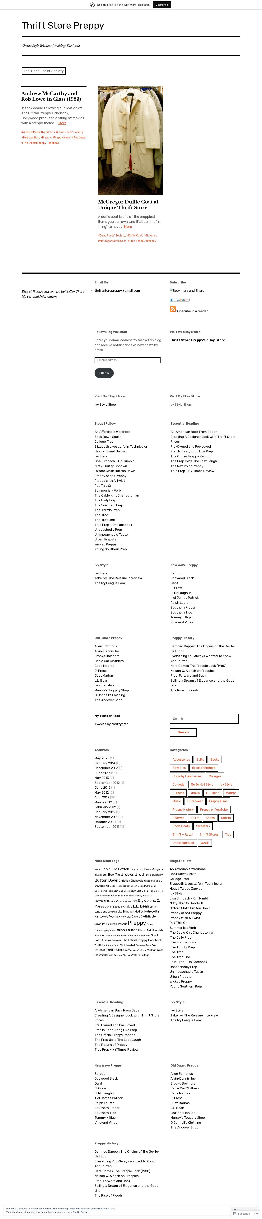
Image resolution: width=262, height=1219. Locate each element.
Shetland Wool (120, 935)
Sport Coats (181, 826)
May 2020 (102, 758)
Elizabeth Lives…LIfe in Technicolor (121, 446)
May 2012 (102, 792)
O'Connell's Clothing (110, 695)
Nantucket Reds (105, 916)
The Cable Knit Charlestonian (117, 495)
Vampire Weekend (137, 950)
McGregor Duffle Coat (113, 241)
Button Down (106, 880)
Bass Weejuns (153, 869)
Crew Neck (100, 886)
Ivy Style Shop (105, 404)
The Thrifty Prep (107, 510)
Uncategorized (183, 843)
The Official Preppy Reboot (191, 456)
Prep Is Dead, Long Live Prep (192, 451)
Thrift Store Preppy (63, 25)
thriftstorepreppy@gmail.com (117, 290)
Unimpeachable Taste (111, 534)
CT (107, 885)
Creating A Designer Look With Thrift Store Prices (203, 439)
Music (177, 801)
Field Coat (113, 891)
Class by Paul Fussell (187, 776)
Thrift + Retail (183, 834)
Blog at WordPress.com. (38, 291)
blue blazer (101, 874)
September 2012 (107, 783)
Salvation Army (103, 935)
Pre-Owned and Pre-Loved (191, 446)
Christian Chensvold (131, 880)
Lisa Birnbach (126, 911)
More (62, 123)
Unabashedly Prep (108, 529)
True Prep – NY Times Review (192, 471)
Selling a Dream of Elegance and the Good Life (202, 683)
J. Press (101, 671)
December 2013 (106, 768)
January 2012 (105, 812)
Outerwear (195, 801)
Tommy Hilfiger (182, 617)
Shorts (226, 818)
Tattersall (116, 940)
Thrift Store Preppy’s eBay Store (197, 340)
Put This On (103, 486)
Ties (228, 834)
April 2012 (102, 797)
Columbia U (156, 881)
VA (126, 950)
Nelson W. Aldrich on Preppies (193, 671)
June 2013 (102, 773)
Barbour (177, 573)
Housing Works (114, 901)
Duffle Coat (135, 235)
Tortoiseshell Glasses (132, 945)
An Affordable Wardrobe (113, 432)
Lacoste (154, 907)
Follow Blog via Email (111, 332)
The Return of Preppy (187, 466)
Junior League (113, 906)
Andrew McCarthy (34, 132)
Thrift (98, 945)
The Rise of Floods (185, 690)
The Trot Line (105, 520)
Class (51, 132)
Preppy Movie (62, 137)
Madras (231, 793)
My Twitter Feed (107, 716)
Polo (115, 923)
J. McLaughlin (181, 593)
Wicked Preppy (106, 544)
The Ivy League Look (110, 583)
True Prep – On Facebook (113, 525)
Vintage (151, 950)
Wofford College (140, 955)
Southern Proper (183, 607)
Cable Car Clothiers (109, 661)
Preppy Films (218, 801)
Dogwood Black (182, 578)
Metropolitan (31, 137)
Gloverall (150, 235)
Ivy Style (101, 456)
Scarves (178, 818)
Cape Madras (104, 666)
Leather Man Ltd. (107, 685)
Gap (121, 891)
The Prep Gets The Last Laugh (194, 461)
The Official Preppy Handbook (41, 143)
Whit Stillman (106, 955)
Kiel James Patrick (185, 598)
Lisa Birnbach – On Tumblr (114, 461)
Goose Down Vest (132, 891)
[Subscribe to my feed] (173, 311)
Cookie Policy (80, 1212)
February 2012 (105, 807)
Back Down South (108, 437)
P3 (103, 923)
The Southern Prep (109, 505)
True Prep (151, 945)
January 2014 (105, 763)
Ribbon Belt (145, 930)
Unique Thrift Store (109, 950)
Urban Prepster (106, 539)
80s (106, 869)
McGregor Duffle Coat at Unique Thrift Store (128, 204)
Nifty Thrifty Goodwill (111, 466)
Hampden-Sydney (133, 895)
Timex (116, 945)
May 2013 (102, 778)
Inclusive (127, 901)
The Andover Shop (108, 700)
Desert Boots (137, 886)
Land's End (101, 911)
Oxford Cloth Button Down (115, 471)
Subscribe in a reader (192, 311)
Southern (145, 935)
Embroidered (101, 891)
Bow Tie (114, 874)
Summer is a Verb (108, 490)
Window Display (122, 955)
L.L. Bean (101, 680)
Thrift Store (107, 945)
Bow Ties (179, 768)
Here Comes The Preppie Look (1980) (199, 666)
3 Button (99, 869)
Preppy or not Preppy (110, 476)
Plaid (109, 923)
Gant (174, 583)
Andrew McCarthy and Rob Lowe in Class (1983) (51, 96)
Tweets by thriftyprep (112, 724)
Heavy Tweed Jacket (111, 451)
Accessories (181, 759)
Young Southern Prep (111, 549)
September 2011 (107, 827)
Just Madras (104, 675)
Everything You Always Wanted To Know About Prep (201, 658)
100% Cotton (119, 869)
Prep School (136, 241)
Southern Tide (181, 612)
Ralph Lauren (180, 603)
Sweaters (203, 826)
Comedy (179, 784)
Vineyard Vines (182, 622)
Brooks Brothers (107, 656)
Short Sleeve (134, 935)
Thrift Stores (209, 834)
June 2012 (102, 787)
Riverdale (157, 930)
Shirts (195, 818)
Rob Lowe (80, 137)
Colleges (215, 776)
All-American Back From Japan (194, 432)
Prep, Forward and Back (188, 675)
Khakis (195, 793)
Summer (106, 940)
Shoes (210, 818)
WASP (205, 843)
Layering (112, 912)
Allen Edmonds (106, 646)
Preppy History (183, 809)
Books (214, 759)
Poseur (122, 923)
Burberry (157, 874)
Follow (104, 373)
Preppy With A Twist (110, 481)
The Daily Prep (105, 500)
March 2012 (103, 802)
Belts (200, 759)
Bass (141, 869)
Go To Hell (147, 890)
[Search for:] (204, 719)
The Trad (101, 515)
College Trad (104, 441)
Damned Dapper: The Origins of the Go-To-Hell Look (203, 648)
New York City (123, 916)
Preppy (46, 137)
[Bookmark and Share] (187, 290)
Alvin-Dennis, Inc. (107, 651)
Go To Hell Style (202, 784)
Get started (162, 4)
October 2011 (105, 822)
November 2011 (106, 817)
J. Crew (176, 588)
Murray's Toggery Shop (112, 690)
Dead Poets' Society (70, 132)
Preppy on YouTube (214, 809)
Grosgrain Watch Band (111, 895)
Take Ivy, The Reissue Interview (118, 578)
